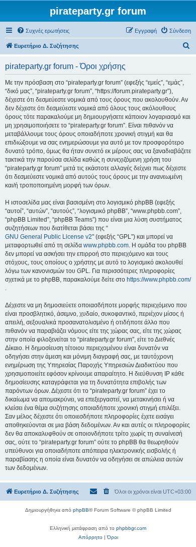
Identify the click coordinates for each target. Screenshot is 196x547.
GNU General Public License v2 (48, 236)
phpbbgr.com (131, 528)
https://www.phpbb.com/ (159, 279)
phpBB (81, 510)
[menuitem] (43, 31)
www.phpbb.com (106, 245)
